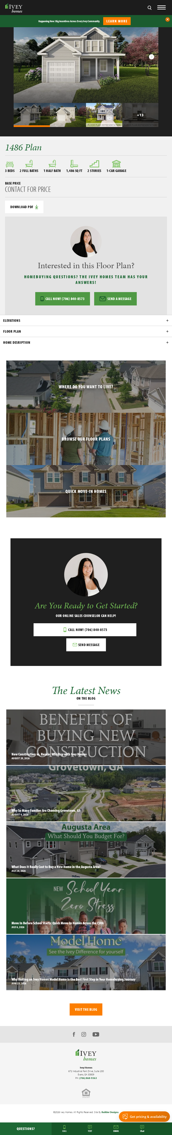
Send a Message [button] (119, 298)
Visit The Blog (86, 1009)
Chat (142, 1130)
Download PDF (21, 206)
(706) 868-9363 (88, 1078)
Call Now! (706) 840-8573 (87, 629)
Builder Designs (110, 1112)
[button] (167, 19)
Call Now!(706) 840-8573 (65, 298)
